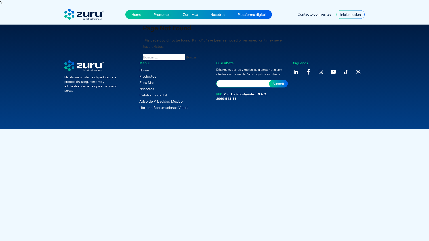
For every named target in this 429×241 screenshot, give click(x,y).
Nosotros (217, 14)
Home (136, 14)
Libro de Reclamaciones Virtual (163, 107)
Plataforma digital (252, 14)
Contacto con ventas (314, 14)
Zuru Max (190, 14)
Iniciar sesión (350, 14)
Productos (162, 14)
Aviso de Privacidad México (161, 101)
